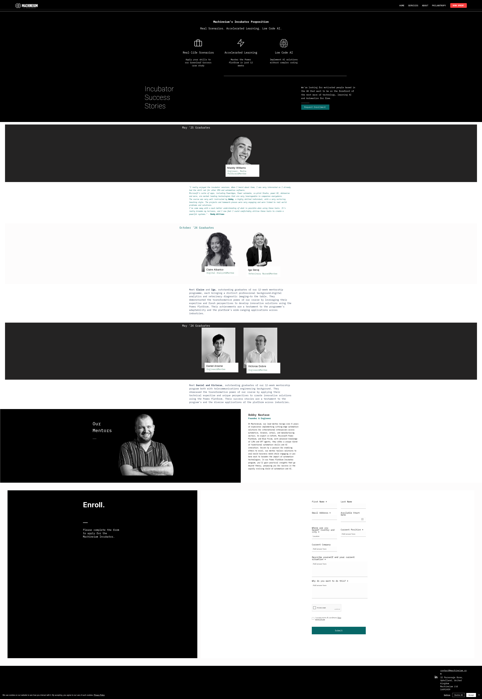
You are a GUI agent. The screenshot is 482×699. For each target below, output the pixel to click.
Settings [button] (447, 695)
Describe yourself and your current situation (333, 558)
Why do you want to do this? (329, 581)
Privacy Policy (99, 695)
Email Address (320, 513)
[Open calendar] (362, 519)
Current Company (321, 545)
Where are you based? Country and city (323, 530)
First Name (318, 502)
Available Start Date (350, 514)
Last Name (346, 502)
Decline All (458, 695)
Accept (471, 695)
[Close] (478, 695)
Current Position (351, 530)
